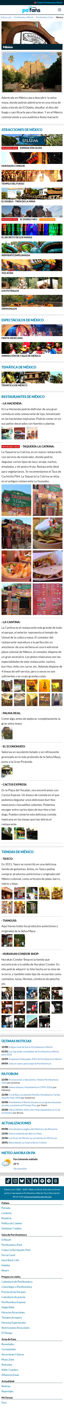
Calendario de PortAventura (16, 1281)
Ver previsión (20, 1168)
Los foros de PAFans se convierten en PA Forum (33, 1138)
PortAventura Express (13, 1302)
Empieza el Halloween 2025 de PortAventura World (35, 1059)
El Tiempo (6, 1332)
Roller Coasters (9, 1369)
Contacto (6, 1213)
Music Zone (7, 1359)
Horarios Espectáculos (13, 1322)
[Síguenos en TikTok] (8, 1181)
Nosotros (6, 1218)
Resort (5, 1270)
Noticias (5, 1386)
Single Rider (8, 1307)
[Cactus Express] (7, 833)
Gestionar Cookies (11, 1228)
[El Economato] (7, 771)
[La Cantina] (7, 685)
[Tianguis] (7, 940)
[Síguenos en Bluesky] (22, 1181)
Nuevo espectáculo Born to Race (25, 1133)
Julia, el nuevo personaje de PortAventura (30, 1063)
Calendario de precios (13, 1297)
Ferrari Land (8, 1255)
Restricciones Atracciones (15, 1327)
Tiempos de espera (11, 1317)
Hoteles (5, 1265)
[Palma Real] (7, 733)
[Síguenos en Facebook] (35, 1181)
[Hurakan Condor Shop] (7, 993)
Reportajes (7, 1391)
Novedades (7, 1344)
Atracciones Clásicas (12, 1354)
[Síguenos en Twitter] (29, 1181)
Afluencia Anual (10, 1374)
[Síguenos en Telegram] (49, 1181)
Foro (4, 1402)
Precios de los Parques (13, 1292)
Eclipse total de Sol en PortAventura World (30, 1046)
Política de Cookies (11, 1223)
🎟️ (48, 2)
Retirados (6, 1364)
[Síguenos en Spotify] (42, 1181)
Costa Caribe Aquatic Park (16, 1250)
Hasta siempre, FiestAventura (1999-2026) (31, 1087)
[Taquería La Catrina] (16, 500)
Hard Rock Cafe (10, 1260)
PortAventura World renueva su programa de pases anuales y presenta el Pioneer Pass (31, 1104)
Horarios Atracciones (13, 1312)
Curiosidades (8, 1349)
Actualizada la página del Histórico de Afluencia (33, 1128)
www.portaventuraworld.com (37, 1196)
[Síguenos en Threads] (56, 1181)
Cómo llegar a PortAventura (16, 1286)
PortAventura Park (11, 1244)
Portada (5, 1208)
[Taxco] (7, 893)
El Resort (6, 1239)
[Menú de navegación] (59, 9)
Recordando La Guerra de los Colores (28, 1142)
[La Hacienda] (7, 433)
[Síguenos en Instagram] (15, 1181)
